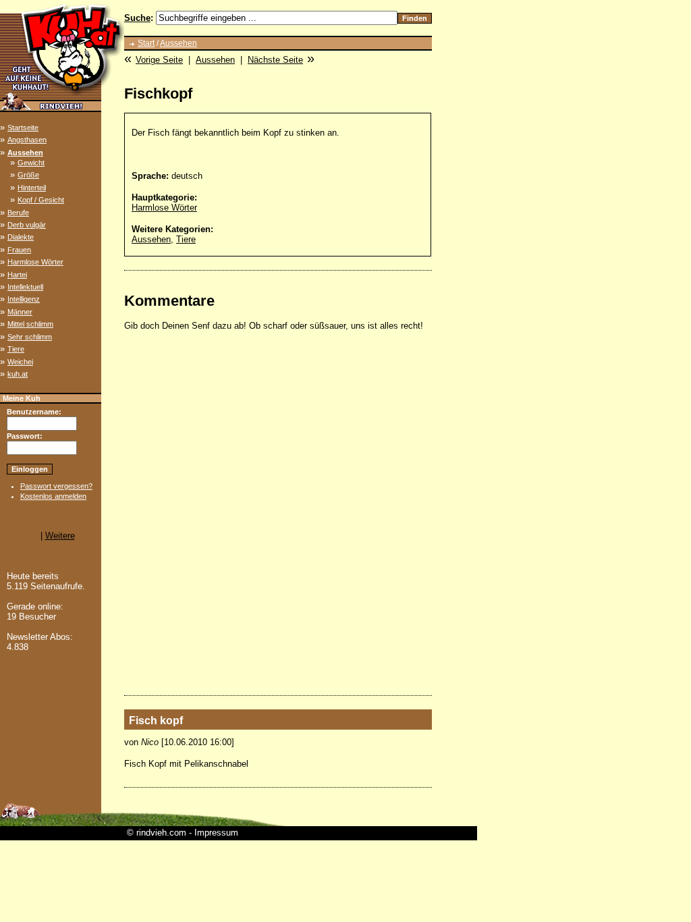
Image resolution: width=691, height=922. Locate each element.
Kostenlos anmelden (53, 496)
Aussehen (25, 152)
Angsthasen (27, 140)
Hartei (17, 275)
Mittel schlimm (30, 324)
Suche (137, 18)
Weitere (60, 536)
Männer (19, 312)
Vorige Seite (159, 60)
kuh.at (17, 374)
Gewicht (31, 163)
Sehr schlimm (29, 337)
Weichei (20, 362)
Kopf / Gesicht (41, 200)
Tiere (15, 349)
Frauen (19, 250)
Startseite (22, 128)
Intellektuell (25, 287)
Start (146, 43)
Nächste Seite (275, 60)
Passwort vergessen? (56, 486)
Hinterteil (32, 188)
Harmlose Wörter (35, 262)
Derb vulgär (26, 225)
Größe (28, 175)
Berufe (18, 213)
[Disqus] (278, 513)
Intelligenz (23, 299)
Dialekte (20, 237)
